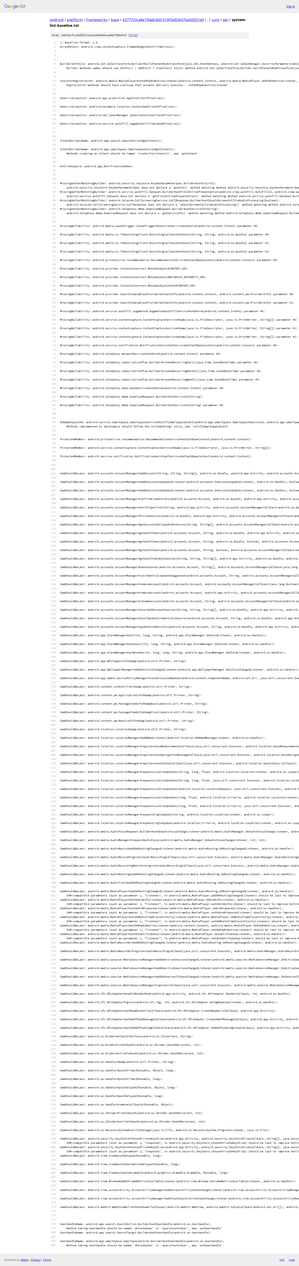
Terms (47, 1260)
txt (281, 1260)
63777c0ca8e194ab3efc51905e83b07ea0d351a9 (163, 19)
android (56, 19)
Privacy (35, 1260)
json (291, 1260)
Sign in (290, 6)
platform (75, 19)
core (215, 19)
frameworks (96, 19)
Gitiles (24, 1260)
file (133, 35)
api (225, 19)
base (115, 19)
